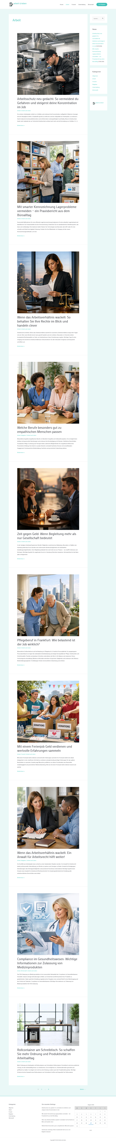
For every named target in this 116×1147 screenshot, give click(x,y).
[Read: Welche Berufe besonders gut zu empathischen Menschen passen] (48, 392)
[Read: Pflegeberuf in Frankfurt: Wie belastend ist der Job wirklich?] (48, 605)
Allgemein (95, 76)
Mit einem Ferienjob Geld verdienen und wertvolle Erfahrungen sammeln (44, 748)
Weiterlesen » (21, 125)
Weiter (83, 1089)
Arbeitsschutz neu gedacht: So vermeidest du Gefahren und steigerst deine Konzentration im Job (47, 103)
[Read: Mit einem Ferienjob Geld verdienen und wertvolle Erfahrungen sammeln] (48, 711)
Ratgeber (23, 435)
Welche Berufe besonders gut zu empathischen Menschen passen (39, 429)
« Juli (90, 1130)
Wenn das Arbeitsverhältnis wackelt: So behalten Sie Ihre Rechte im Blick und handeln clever (44, 321)
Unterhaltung (81, 4)
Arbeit (67, 4)
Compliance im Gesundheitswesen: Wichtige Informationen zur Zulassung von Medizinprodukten (47, 963)
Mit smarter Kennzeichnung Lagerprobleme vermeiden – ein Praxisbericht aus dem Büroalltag (46, 211)
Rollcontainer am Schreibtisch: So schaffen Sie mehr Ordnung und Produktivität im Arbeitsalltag (46, 1054)
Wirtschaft (91, 4)
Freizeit (74, 4)
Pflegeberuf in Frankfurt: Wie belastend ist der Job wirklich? (46, 642)
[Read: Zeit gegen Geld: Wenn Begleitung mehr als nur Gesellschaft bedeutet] (48, 499)
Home (61, 4)
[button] (101, 4)
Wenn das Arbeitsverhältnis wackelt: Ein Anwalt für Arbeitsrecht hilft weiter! (44, 855)
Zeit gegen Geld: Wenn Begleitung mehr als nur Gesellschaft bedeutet (46, 536)
